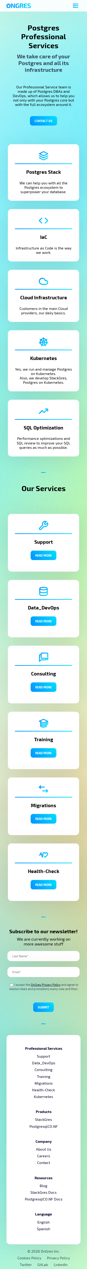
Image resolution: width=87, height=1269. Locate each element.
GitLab (43, 1264)
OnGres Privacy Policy (46, 985)
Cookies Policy (29, 1258)
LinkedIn (61, 1264)
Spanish (43, 1229)
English (43, 1222)
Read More (43, 555)
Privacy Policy (58, 1258)
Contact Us (43, 121)
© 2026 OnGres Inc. (43, 1251)
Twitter (26, 1264)
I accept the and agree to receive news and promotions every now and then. (43, 987)
